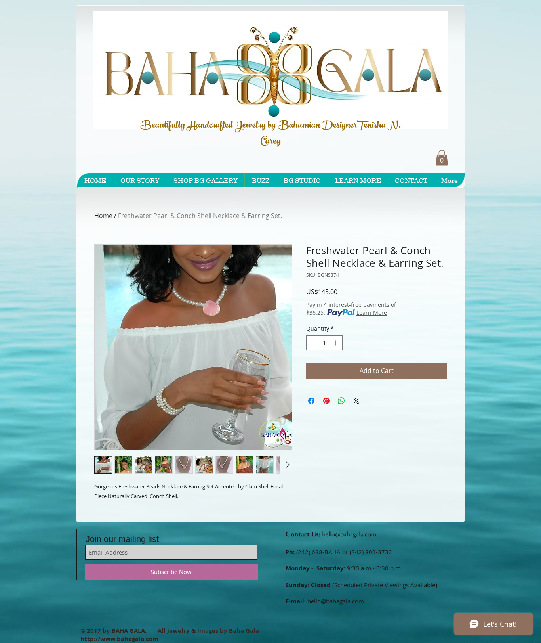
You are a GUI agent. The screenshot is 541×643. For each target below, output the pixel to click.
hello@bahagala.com (349, 533)
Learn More (371, 312)
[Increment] (336, 343)
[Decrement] (312, 343)
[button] (441, 157)
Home (103, 215)
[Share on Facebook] (311, 401)
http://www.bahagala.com (119, 639)
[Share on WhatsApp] (341, 401)
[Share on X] (356, 401)
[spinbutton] (324, 343)
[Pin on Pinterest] (326, 401)
